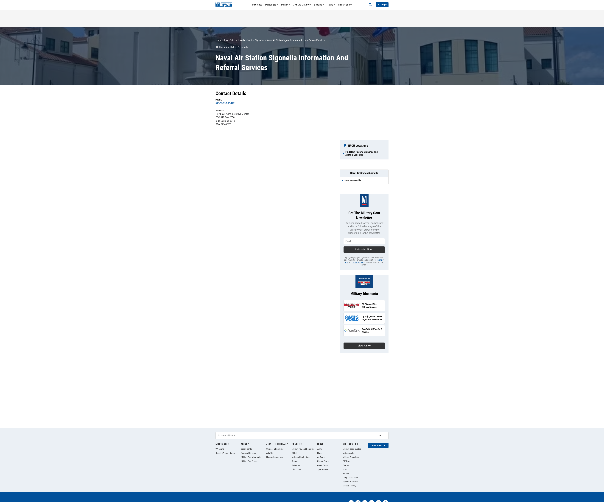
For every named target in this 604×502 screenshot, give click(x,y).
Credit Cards (246, 449)
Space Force (322, 469)
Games (346, 465)
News (330, 5)
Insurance (257, 5)
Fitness (346, 473)
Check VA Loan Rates (225, 453)
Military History (349, 486)
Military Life (344, 5)
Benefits (318, 5)
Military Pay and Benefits (303, 449)
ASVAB (269, 453)
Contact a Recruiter (274, 449)
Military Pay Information (251, 457)
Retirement (297, 465)
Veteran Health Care (301, 457)
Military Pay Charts (249, 461)
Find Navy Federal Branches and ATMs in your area (361, 153)
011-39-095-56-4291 (225, 103)
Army (319, 449)
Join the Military (301, 5)
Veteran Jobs (349, 453)
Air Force (321, 457)
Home (218, 40)
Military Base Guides (352, 449)
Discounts (296, 469)
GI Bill (294, 453)
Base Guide (229, 40)
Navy (319, 453)
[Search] (370, 4)
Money (284, 5)
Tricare (295, 461)
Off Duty (346, 461)
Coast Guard (322, 465)
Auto (345, 469)
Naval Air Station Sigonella (251, 40)
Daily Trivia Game (350, 477)
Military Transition (351, 457)
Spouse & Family (350, 481)
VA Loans (219, 449)
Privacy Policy (358, 262)
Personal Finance (248, 453)
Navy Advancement (274, 457)
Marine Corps (323, 461)
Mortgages (270, 5)
